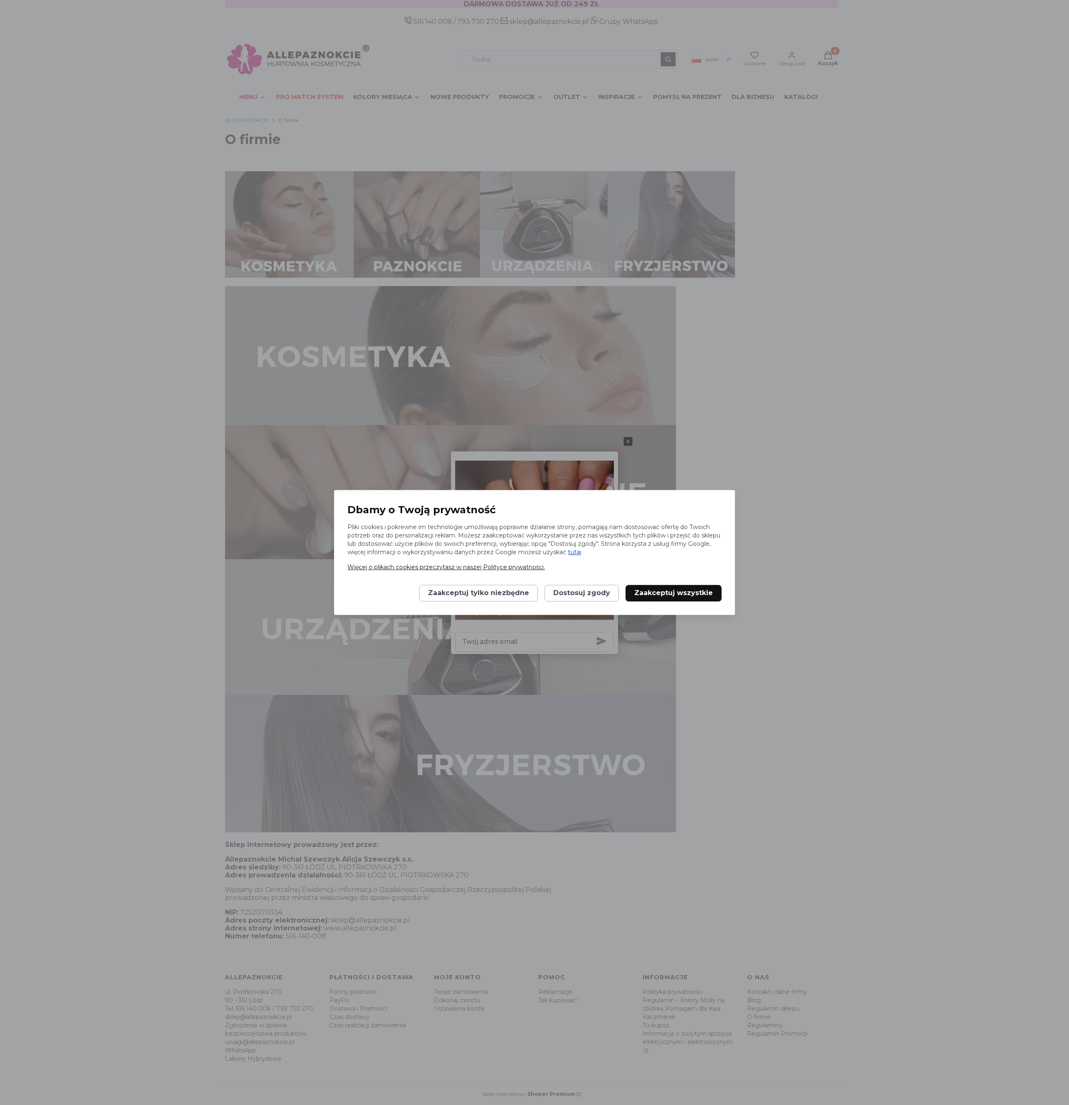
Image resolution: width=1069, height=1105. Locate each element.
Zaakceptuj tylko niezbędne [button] (478, 593)
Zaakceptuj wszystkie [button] (673, 593)
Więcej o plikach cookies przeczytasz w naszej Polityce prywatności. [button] (446, 567)
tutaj (574, 552)
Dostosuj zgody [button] (581, 593)
